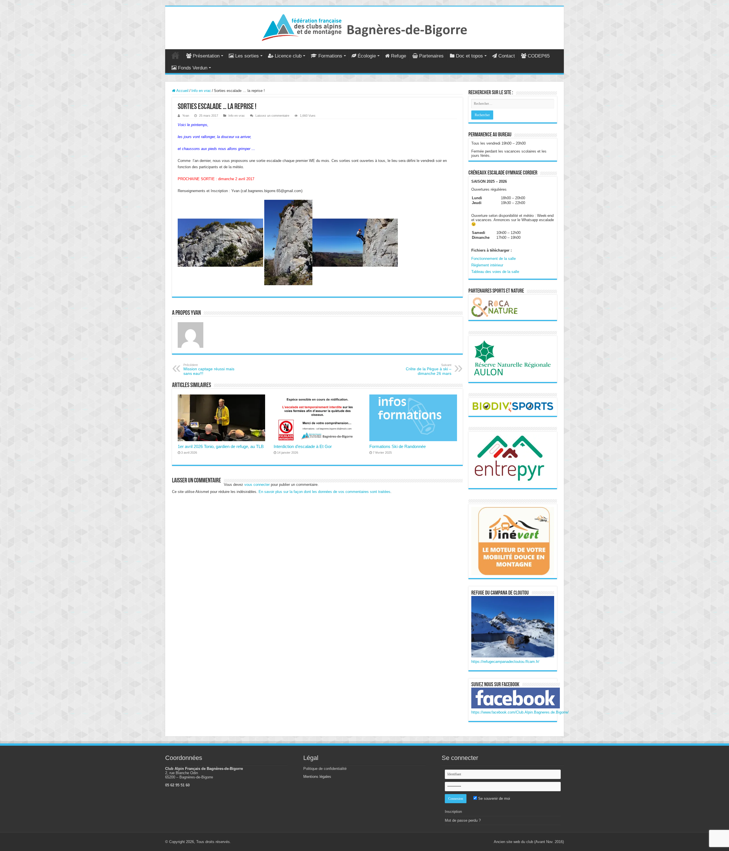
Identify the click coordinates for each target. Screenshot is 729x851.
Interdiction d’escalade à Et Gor (303, 446)
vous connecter (257, 484)
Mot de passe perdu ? (463, 820)
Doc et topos (469, 56)
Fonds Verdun (192, 68)
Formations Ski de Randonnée (397, 446)
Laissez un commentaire (272, 115)
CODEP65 (539, 56)
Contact (506, 56)
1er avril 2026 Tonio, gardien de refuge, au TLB (221, 446)
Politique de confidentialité (325, 768)
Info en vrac (201, 91)
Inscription (453, 811)
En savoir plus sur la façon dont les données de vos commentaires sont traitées (324, 492)
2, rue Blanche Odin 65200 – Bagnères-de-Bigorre (189, 775)
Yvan (185, 115)
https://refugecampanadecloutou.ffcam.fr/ (505, 661)
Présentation (206, 56)
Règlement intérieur (487, 265)
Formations (330, 56)
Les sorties (247, 56)
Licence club (288, 56)
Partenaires (431, 56)
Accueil (175, 55)
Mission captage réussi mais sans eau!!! (208, 369)
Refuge (398, 56)
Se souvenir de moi (493, 798)
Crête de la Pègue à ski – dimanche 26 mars (428, 369)
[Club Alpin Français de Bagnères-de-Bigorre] (364, 27)
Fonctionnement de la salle (493, 258)
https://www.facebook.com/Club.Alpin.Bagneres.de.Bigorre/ (520, 712)
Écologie (367, 56)
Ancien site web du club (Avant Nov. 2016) (529, 842)
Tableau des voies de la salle (495, 272)
